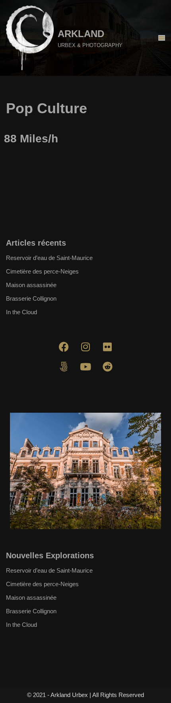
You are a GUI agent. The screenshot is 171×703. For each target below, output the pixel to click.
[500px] (64, 367)
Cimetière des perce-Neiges (42, 271)
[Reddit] (107, 367)
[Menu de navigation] (161, 38)
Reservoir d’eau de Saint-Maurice (49, 257)
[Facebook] (64, 347)
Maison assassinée (31, 285)
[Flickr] (107, 347)
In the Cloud (21, 312)
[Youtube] (85, 367)
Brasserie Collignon (31, 298)
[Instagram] (85, 347)
